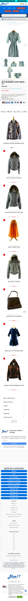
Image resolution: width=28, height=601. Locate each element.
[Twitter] (12, 582)
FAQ (14, 558)
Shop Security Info (14, 525)
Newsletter (14, 507)
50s (14, 540)
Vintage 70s (14, 492)
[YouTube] (15, 582)
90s (14, 549)
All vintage (14, 477)
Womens (14, 421)
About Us (14, 503)
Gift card (16, 11)
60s (14, 542)
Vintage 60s (14, 489)
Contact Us (14, 510)
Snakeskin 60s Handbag (14, 316)
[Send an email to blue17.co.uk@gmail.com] (23, 4)
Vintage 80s (14, 495)
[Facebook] (9, 582)
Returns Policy (14, 560)
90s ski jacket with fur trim (14, 212)
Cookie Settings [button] (12, 596)
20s (14, 534)
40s (14, 538)
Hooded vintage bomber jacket (14, 385)
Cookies (14, 512)
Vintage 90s (14, 498)
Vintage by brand (14, 483)
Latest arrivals (14, 486)
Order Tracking (14, 527)
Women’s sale (21, 8)
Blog (22, 11)
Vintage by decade (14, 480)
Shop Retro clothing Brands (9, 23)
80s (14, 547)
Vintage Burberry (21, 23)
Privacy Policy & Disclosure (14, 514)
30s (14, 536)
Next (26, 46)
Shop (4, 8)
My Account (14, 523)
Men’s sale (8, 11)
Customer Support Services (14, 555)
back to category (12, 22)
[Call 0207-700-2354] (26, 4)
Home (19, 22)
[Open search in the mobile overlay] (14, 15)
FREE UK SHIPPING (22, 1)
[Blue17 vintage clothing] (4, 4)
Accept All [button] (20, 596)
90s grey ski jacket (14, 281)
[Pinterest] (18, 582)
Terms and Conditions (14, 516)
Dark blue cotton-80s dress (14, 351)
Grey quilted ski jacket (14, 178)
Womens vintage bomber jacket (14, 143)
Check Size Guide (16, 88)
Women (9, 8)
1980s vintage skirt (14, 247)
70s (14, 545)
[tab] (14, 398)
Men (14, 8)
